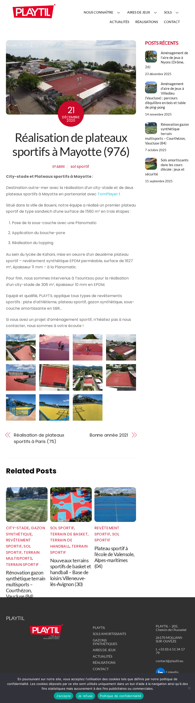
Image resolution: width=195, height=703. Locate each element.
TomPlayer (108, 194)
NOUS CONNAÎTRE (98, 12)
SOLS (168, 12)
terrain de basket (69, 534)
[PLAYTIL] (34, 19)
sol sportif (80, 166)
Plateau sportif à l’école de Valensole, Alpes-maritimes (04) (114, 557)
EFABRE (59, 166)
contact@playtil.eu (169, 661)
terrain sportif (22, 564)
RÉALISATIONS (146, 22)
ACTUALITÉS (119, 22)
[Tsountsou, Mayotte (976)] (54, 417)
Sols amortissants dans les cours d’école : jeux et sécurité (166, 167)
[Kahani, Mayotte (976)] (121, 387)
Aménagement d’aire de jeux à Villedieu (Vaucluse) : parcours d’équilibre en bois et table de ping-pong (165, 95)
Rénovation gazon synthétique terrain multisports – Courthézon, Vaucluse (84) (25, 584)
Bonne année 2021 (109, 435)
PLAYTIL (99, 628)
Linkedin (172, 672)
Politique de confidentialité (120, 696)
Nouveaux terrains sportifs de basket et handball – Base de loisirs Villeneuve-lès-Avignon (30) (70, 572)
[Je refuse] (189, 688)
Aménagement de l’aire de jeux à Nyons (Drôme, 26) (166, 60)
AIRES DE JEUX (138, 12)
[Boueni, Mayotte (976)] (121, 357)
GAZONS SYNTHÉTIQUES (105, 642)
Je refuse (85, 696)
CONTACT (172, 22)
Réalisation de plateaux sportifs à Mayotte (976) (70, 144)
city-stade (17, 528)
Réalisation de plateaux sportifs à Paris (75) (39, 438)
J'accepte (63, 696)
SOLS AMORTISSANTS (109, 634)
